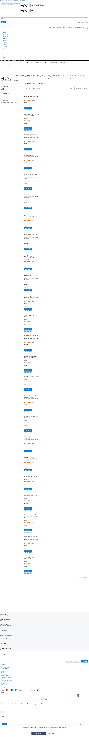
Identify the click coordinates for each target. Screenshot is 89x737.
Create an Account (77, 27)
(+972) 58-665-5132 (10, 0)
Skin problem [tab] (28, 83)
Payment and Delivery (6, 677)
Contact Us (3, 674)
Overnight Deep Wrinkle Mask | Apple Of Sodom (31, 255)
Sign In (64, 27)
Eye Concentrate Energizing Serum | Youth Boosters (30, 357)
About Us (3, 663)
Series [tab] (2, 88)
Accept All (38, 733)
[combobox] (10, 4)
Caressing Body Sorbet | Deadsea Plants (30, 557)
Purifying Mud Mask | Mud (30, 95)
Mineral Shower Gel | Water (30, 155)
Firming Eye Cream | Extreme (31, 476)
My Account (52, 27)
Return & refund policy (6, 679)
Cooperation (3, 664)
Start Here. (10, 24)
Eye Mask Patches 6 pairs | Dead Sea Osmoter (30, 276)
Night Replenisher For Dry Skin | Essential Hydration (31, 115)
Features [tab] (43, 83)
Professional (30, 62)
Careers (2, 671)
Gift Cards (3, 683)
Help (25, 0)
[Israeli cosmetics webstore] (28, 8)
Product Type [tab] (36, 83)
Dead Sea (44, 62)
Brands (6, 65)
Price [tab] (2, 89)
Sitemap (3, 686)
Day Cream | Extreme (29, 457)
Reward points (4, 684)
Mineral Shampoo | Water (30, 194)
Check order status (5, 667)
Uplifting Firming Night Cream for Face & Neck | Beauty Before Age (31, 516)
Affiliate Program (4, 672)
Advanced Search (5, 665)
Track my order (4, 668)
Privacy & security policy (6, 680)
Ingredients (53, 62)
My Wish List (59, 27)
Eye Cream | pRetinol (29, 296)
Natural (37, 62)
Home (2, 65)
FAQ (84, 27)
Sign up (2, 60)
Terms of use (4, 681)
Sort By (72, 88)
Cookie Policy (41, 729)
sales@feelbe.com (19, 0)
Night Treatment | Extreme (30, 495)
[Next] (32, 577)
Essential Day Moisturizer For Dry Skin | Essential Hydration (31, 417)
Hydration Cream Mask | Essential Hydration (30, 396)
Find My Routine (62, 62)
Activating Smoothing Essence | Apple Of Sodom (31, 235)
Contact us (2, 0)
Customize (52, 733)
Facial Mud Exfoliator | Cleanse (31, 376)
